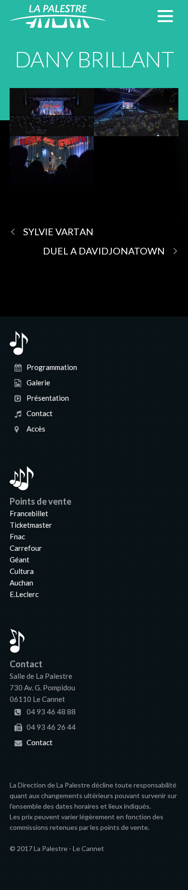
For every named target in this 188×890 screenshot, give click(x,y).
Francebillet (29, 513)
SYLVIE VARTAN (58, 231)
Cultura (22, 571)
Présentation (48, 398)
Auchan (21, 582)
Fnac (17, 536)
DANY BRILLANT (93, 59)
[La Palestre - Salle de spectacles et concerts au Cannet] (58, 22)
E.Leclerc (24, 594)
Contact (40, 413)
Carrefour (26, 548)
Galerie (38, 382)
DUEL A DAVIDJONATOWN (104, 250)
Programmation (52, 367)
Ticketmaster (31, 525)
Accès (36, 428)
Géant (19, 559)
